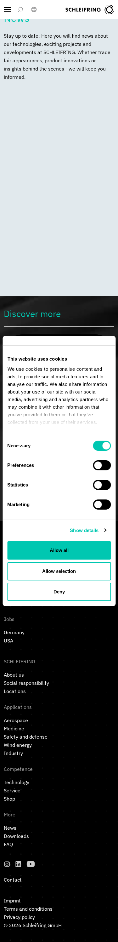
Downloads (16, 836)
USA (8, 640)
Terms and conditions (28, 909)
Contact (13, 880)
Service (12, 790)
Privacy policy (19, 917)
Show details (84, 530)
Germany (14, 632)
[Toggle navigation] (7, 9)
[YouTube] (30, 864)
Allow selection (59, 571)
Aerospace (16, 720)
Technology (16, 782)
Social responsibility (26, 683)
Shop (9, 799)
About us (14, 675)
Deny (59, 591)
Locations (15, 691)
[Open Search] (20, 9)
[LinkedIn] (18, 864)
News (10, 828)
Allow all (59, 550)
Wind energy (18, 745)
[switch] (102, 465)
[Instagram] (7, 864)
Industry (13, 753)
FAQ (8, 844)
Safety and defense (26, 737)
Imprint (12, 900)
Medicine (14, 728)
